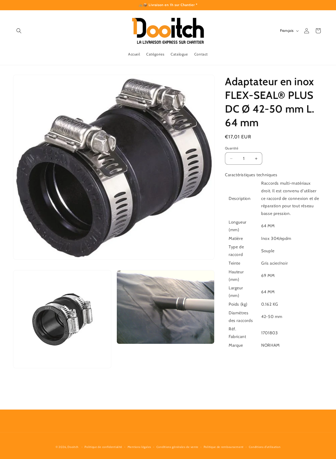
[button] (19, 31)
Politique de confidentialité (103, 446)
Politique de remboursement (224, 446)
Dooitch (72, 447)
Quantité (231, 148)
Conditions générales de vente (177, 446)
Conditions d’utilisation (265, 446)
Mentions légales (139, 446)
